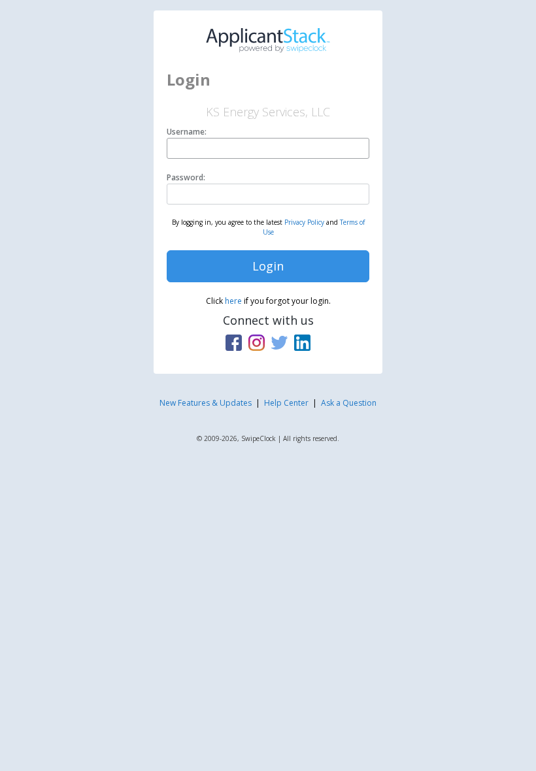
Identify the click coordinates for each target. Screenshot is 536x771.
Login (268, 266)
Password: (186, 177)
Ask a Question (349, 402)
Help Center (286, 402)
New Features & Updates (205, 402)
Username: (187, 131)
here (233, 300)
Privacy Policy (304, 222)
